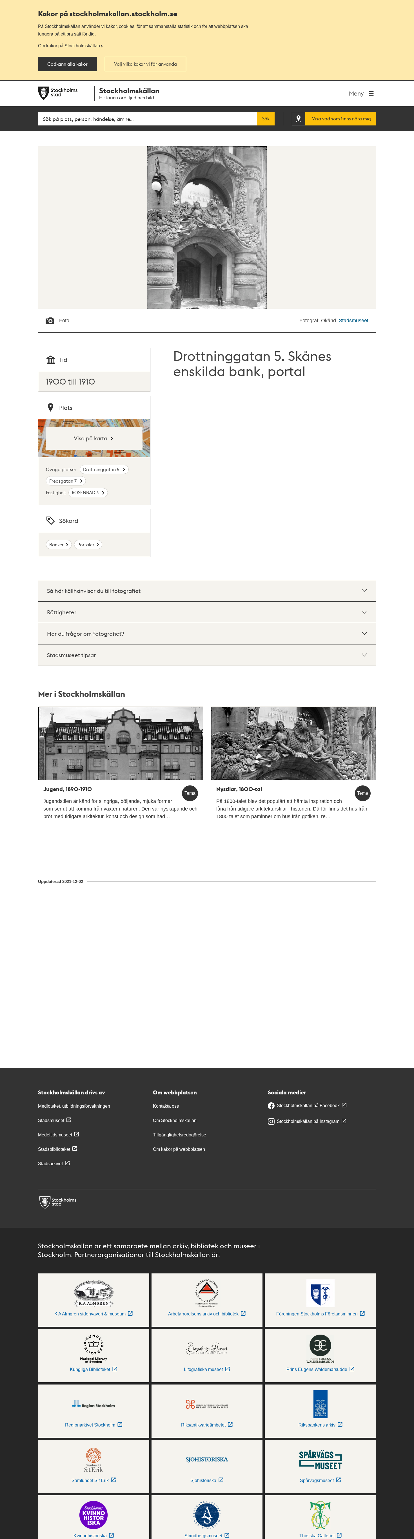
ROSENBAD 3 (86, 492)
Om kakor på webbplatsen (179, 1149)
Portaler (85, 544)
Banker (56, 544)
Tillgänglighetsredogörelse (179, 1134)
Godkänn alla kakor (67, 64)
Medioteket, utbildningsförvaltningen (74, 1106)
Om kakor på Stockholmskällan (69, 45)
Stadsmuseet (353, 320)
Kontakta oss (166, 1106)
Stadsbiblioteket (54, 1149)
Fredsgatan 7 (63, 481)
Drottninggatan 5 (102, 469)
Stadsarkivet (50, 1163)
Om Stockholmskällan (175, 1120)
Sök (266, 119)
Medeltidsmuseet (55, 1134)
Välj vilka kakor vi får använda (145, 64)
